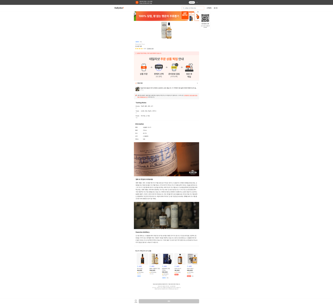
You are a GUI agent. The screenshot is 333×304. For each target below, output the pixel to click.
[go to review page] (197, 83)
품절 (169, 301)
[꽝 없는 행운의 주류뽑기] (166, 16)
